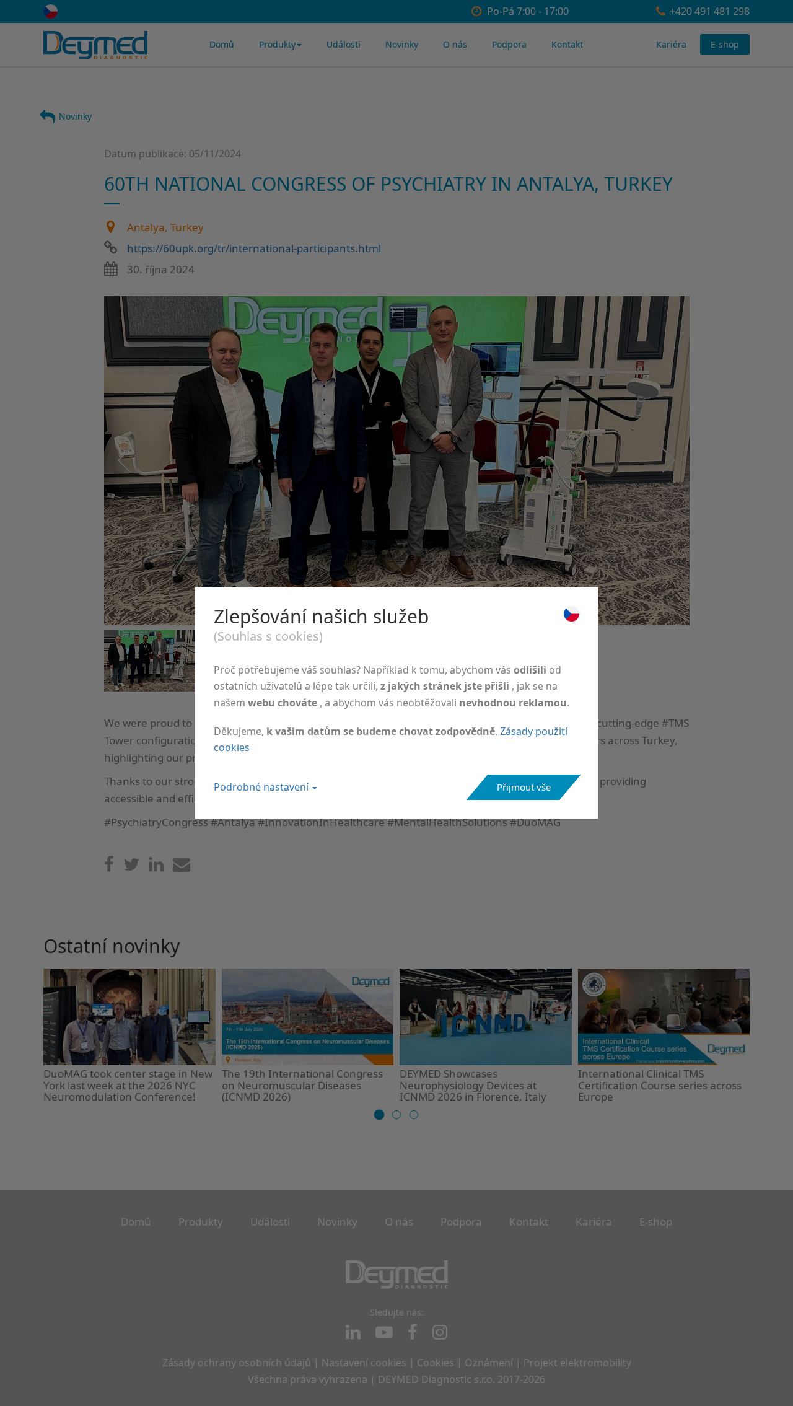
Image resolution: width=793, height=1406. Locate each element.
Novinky (401, 44)
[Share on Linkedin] (156, 867)
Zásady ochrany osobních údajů (236, 1362)
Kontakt (567, 44)
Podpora (509, 44)
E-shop (725, 44)
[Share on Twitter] (131, 867)
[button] (379, 1115)
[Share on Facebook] (109, 867)
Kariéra (671, 44)
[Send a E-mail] (181, 867)
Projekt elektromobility (577, 1362)
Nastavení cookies (364, 1362)
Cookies (435, 1362)
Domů (221, 44)
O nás (455, 44)
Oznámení (489, 1362)
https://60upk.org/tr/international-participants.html (254, 248)
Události (343, 44)
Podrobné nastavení (262, 787)
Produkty (277, 44)
